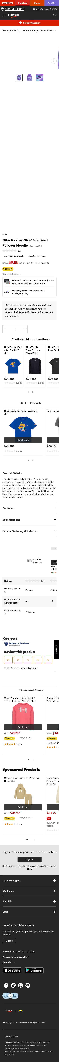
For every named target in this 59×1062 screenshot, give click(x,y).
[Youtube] (27, 985)
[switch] (31, 560)
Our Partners (9, 891)
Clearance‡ (7, 269)
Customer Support (11, 880)
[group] (12, 737)
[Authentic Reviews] (17, 644)
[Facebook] (6, 985)
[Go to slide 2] (29, 77)
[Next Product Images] (54, 61)
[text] (13, 383)
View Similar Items (36, 255)
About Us (7, 901)
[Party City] (51, 3)
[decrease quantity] (5, 329)
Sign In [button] (29, 859)
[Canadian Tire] (7, 3)
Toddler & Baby (29, 30)
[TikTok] (13, 985)
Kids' (15, 30)
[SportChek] (22, 3)
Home (5, 30)
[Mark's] (37, 3)
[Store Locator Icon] (2, 9)
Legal (5, 911)
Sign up (9, 941)
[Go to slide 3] (39, 77)
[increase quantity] (24, 329)
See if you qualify (20, 293)
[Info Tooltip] (48, 262)
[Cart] (54, 16)
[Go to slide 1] (19, 77)
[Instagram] (20, 985)
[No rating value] (10, 250)
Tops (43, 30)
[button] (28, 392)
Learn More (9, 961)
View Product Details (14, 255)
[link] (12, 250)
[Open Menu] (4, 16)
